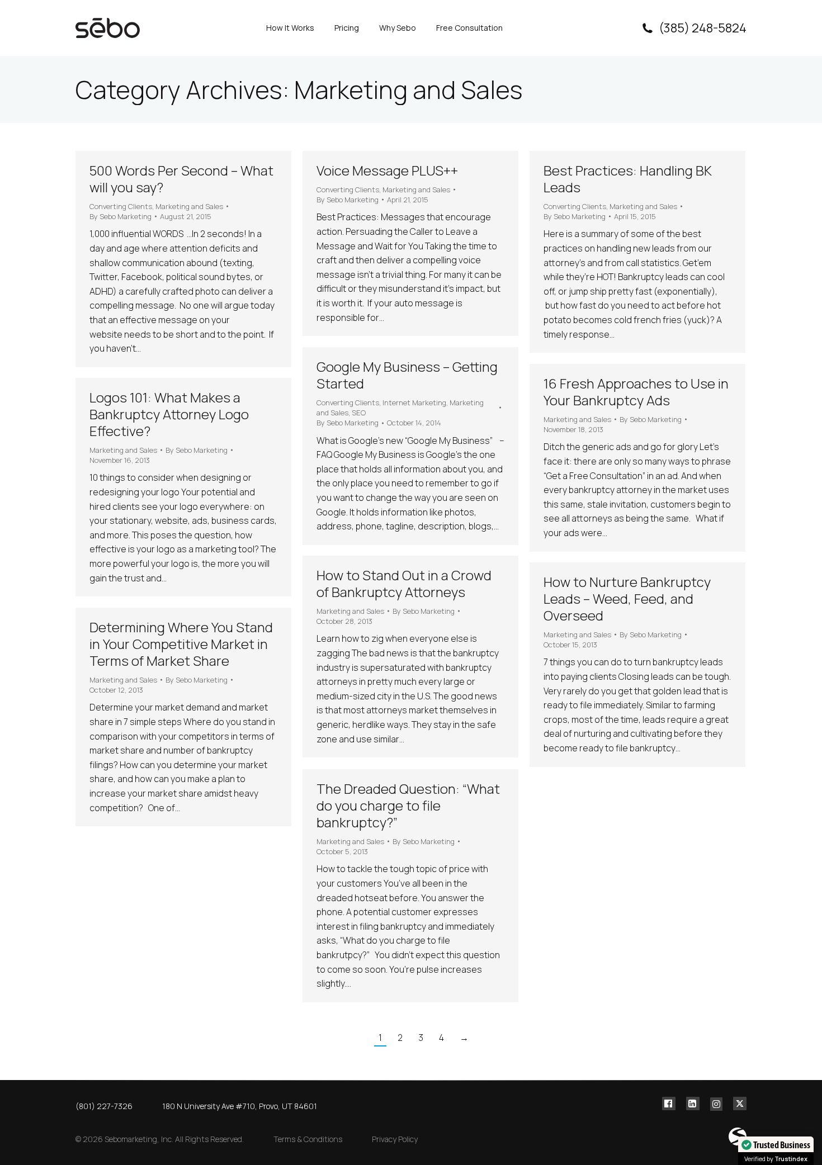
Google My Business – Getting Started (407, 374)
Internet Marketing (414, 402)
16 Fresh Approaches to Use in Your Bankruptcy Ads (636, 391)
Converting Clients (120, 206)
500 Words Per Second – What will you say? (181, 178)
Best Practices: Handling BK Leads (628, 178)
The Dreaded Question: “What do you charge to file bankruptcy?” (408, 805)
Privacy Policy (395, 1139)
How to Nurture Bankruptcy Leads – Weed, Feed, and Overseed (627, 598)
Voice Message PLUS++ (387, 170)
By (120, 216)
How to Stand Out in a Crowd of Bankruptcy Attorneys (404, 583)
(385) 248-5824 (703, 28)
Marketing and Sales (189, 206)
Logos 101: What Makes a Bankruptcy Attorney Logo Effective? (169, 414)
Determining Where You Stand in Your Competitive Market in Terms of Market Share (181, 644)
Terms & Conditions (307, 1139)
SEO (359, 413)
